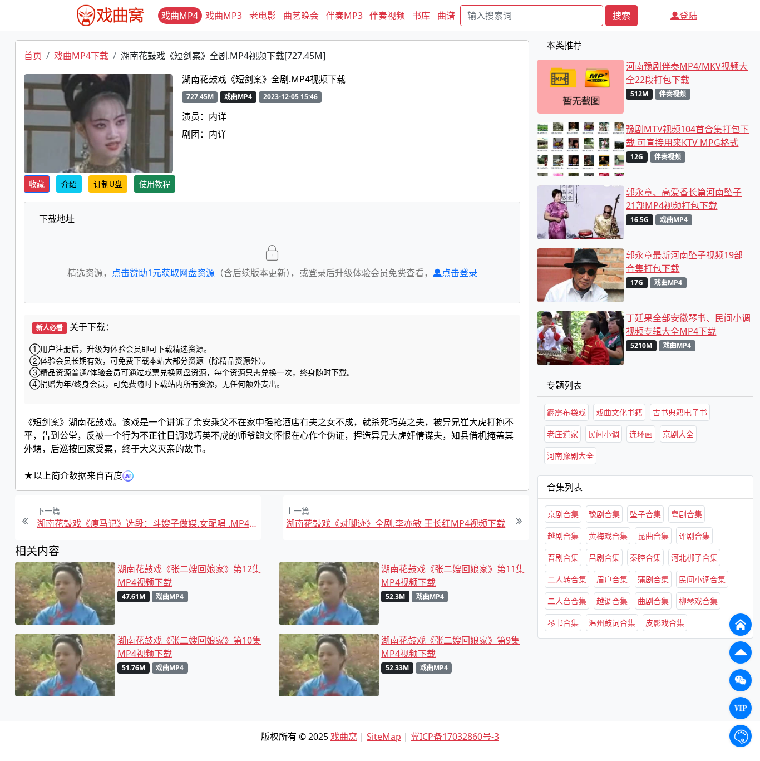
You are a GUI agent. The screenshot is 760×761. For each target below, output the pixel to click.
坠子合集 (645, 514)
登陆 (688, 15)
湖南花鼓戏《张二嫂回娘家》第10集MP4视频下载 (189, 647)
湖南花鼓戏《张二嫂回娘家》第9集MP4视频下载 (450, 647)
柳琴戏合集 (698, 601)
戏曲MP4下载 (81, 56)
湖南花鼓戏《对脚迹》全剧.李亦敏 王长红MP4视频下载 (395, 523)
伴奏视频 (387, 15)
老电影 (262, 15)
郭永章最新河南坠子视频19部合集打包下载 (684, 261)
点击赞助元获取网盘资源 (163, 273)
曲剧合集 (653, 601)
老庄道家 (562, 434)
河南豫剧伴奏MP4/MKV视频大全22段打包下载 (687, 73)
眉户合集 (612, 579)
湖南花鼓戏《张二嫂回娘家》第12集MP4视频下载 (189, 575)
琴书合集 (563, 622)
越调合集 (612, 601)
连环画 (641, 434)
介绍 (69, 184)
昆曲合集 (653, 536)
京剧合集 (563, 514)
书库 (421, 15)
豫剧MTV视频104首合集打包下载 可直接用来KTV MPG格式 (687, 136)
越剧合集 (563, 536)
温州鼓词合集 (612, 622)
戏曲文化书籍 (619, 412)
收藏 (37, 184)
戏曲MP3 (223, 15)
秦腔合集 (645, 557)
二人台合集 (566, 601)
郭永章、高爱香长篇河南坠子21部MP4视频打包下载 (684, 199)
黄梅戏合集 (608, 536)
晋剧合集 (563, 557)
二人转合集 (566, 579)
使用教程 (154, 184)
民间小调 (603, 434)
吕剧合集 (604, 557)
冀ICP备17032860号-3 (455, 736)
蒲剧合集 (653, 579)
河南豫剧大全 (570, 455)
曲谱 (446, 15)
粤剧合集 (686, 514)
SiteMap (384, 736)
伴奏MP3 (344, 15)
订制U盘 (107, 184)
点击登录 (459, 273)
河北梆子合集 (694, 557)
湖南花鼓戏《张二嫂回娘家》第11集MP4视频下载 (453, 575)
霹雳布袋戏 (566, 412)
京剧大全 (678, 434)
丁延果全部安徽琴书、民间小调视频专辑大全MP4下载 (688, 324)
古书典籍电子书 (680, 412)
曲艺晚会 (301, 15)
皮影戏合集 (664, 622)
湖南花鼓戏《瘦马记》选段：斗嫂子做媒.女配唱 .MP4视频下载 (147, 523)
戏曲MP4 (179, 15)
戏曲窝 (343, 736)
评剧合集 (694, 536)
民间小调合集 (702, 579)
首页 (33, 56)
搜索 (621, 15)
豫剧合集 (604, 514)
